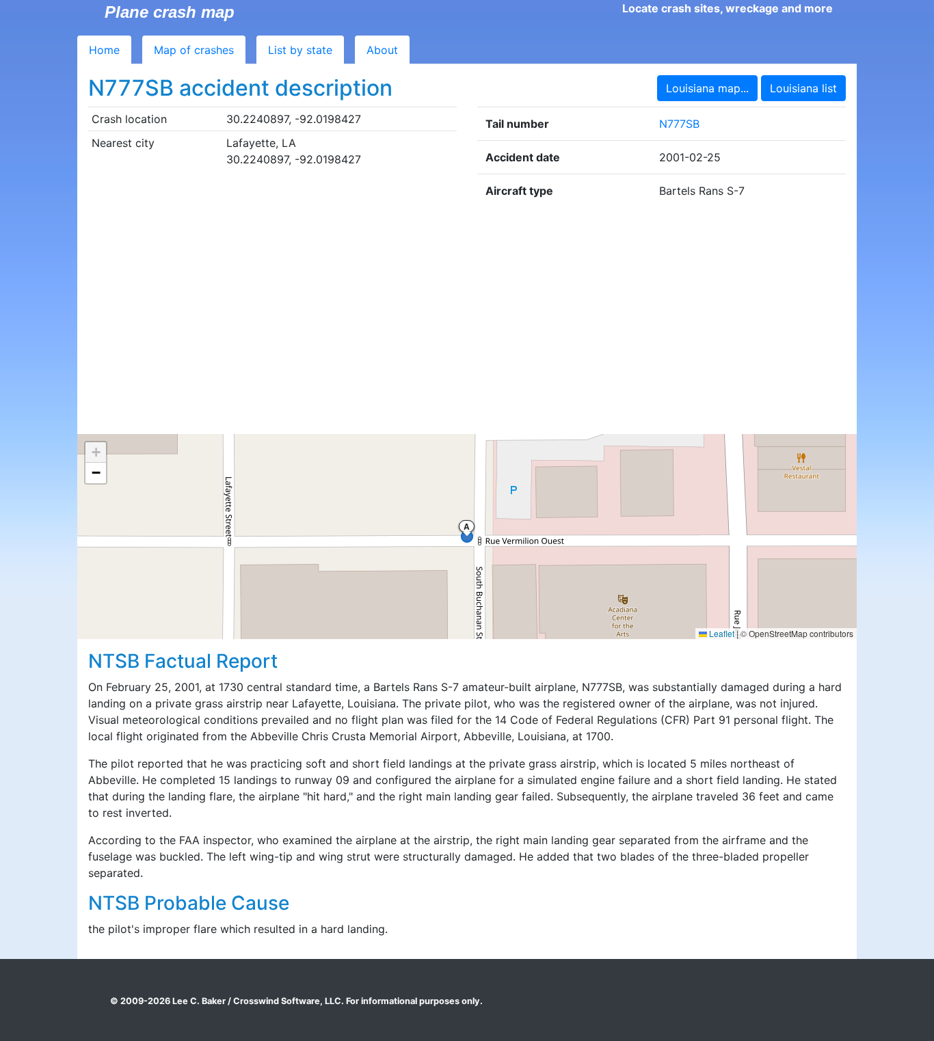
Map (194, 50)
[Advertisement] (467, 320)
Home (104, 50)
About (382, 50)
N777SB (679, 124)
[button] (95, 452)
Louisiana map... (707, 88)
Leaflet (720, 633)
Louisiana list (803, 88)
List (300, 50)
